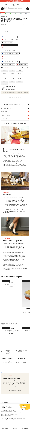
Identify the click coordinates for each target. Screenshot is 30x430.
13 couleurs (4, 31)
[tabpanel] (15, 10)
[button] (2, 8)
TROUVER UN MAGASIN (15, 390)
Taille (2, 67)
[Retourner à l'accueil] (15, 4)
